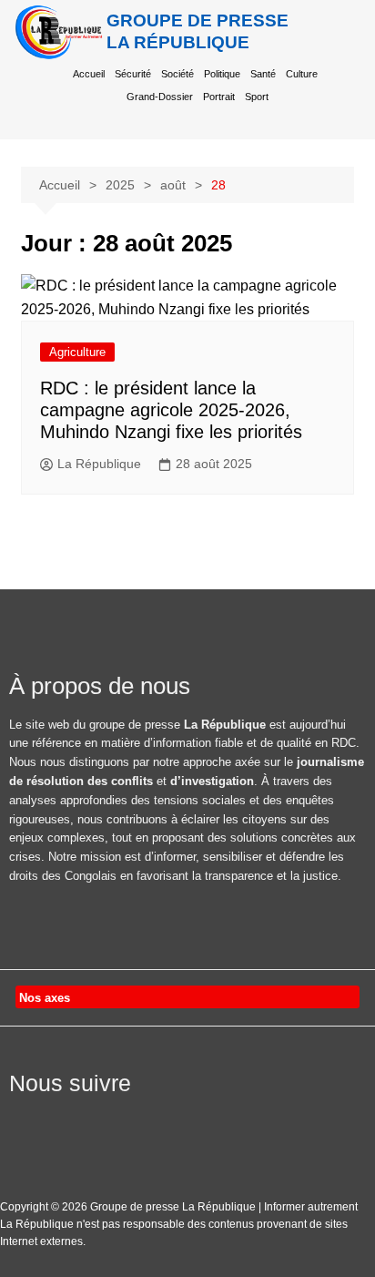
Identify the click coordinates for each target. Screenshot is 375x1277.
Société (177, 73)
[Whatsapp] (156, 1118)
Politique (222, 73)
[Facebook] (20, 1118)
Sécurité (133, 73)
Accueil (89, 73)
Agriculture (77, 352)
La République (99, 463)
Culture (302, 73)
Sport (257, 96)
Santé (263, 73)
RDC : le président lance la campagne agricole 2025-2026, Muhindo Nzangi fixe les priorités (171, 410)
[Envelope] (111, 1118)
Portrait (219, 96)
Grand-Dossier (160, 96)
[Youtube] (65, 1118)
